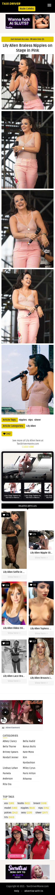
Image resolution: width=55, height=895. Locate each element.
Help (16, 891)
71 (7, 514)
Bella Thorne (9, 746)
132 (7, 643)
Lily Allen (31, 426)
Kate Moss (28, 752)
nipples (23, 419)
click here (28, 447)
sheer (37, 419)
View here (13, 577)
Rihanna (27, 778)
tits (9, 817)
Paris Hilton (29, 773)
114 (7, 585)
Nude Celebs (27, 8)
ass (9, 803)
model (10, 808)
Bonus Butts (29, 746)
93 (34, 584)
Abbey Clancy (10, 741)
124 (34, 534)
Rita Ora (7, 784)
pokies (11, 812)
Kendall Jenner (10, 757)
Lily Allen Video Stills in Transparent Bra (24, 628)
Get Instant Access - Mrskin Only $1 (27, 39)
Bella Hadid (29, 741)
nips (30, 419)
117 (34, 641)
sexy (26, 812)
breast (39, 803)
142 (8, 433)
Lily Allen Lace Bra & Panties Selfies (23, 676)
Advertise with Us (33, 891)
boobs (23, 803)
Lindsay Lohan (10, 768)
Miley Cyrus (29, 768)
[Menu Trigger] (49, 5)
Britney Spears (10, 752)
